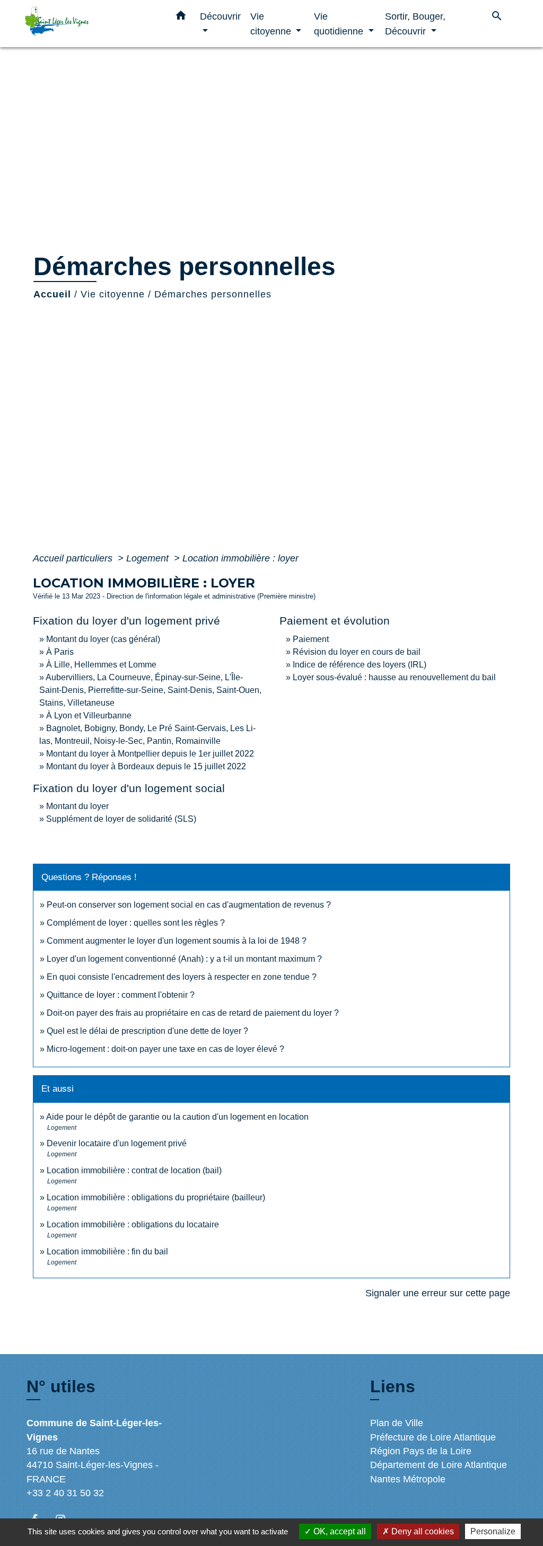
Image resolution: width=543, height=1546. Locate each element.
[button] (181, 17)
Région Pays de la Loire (420, 1451)
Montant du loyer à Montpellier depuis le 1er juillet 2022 (150, 753)
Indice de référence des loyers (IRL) (359, 664)
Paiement (311, 639)
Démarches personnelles (213, 294)
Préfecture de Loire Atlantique (433, 1437)
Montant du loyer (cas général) (103, 639)
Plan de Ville (396, 1423)
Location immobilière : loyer (240, 558)
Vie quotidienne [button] (340, 24)
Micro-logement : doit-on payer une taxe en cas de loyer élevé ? (165, 1048)
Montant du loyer (77, 806)
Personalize (492, 1531)
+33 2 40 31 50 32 (65, 1493)
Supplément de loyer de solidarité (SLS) (121, 818)
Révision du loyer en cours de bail (357, 651)
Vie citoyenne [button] (272, 24)
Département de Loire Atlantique (438, 1465)
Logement (148, 558)
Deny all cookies (421, 1531)
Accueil (52, 294)
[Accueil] (91, 23)
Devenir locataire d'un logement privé (117, 1143)
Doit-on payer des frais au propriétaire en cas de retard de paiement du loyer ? (193, 1012)
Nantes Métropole (407, 1479)
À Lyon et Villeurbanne (89, 715)
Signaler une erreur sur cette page (437, 1293)
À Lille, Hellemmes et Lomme (101, 664)
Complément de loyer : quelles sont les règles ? (136, 922)
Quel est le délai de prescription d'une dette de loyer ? (147, 1030)
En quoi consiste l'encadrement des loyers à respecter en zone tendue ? (182, 976)
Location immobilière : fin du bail (107, 1251)
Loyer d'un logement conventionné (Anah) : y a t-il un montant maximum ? (184, 958)
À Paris (60, 651)
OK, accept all (338, 1531)
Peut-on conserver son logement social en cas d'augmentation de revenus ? (189, 904)
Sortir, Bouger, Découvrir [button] (415, 24)
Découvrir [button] (220, 16)
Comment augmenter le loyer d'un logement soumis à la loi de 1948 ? (176, 940)
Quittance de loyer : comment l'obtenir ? (121, 994)
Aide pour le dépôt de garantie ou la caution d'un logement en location (177, 1116)
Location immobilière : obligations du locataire (133, 1224)
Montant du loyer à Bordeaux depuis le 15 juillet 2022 (146, 766)
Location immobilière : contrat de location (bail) (134, 1170)
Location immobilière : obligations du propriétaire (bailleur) (156, 1197)
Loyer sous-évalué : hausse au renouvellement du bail (394, 677)
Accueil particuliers (74, 558)
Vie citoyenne (113, 294)
